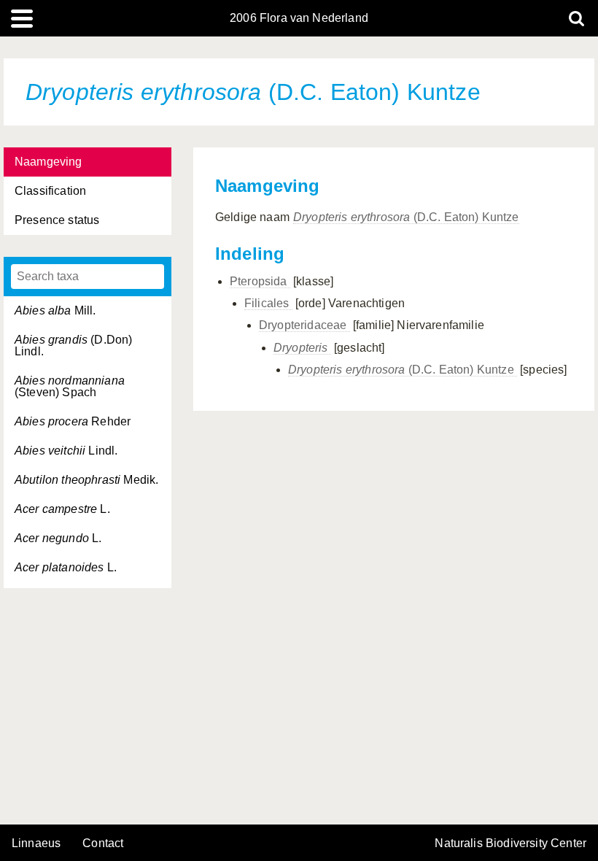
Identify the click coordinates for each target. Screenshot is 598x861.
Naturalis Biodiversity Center (510, 843)
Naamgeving (48, 161)
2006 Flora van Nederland (299, 18)
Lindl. (66, 450)
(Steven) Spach (70, 386)
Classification (50, 191)
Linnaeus (36, 843)
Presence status (57, 220)
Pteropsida (260, 281)
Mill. (55, 310)
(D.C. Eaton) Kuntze (406, 217)
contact (102, 843)
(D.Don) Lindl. (73, 345)
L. (62, 509)
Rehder (73, 421)
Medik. (86, 480)
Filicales (268, 303)
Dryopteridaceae (304, 325)
